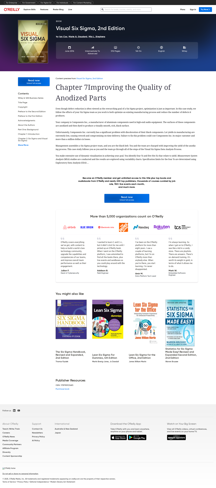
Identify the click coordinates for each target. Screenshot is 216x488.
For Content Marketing (82, 3)
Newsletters (37, 432)
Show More (23, 145)
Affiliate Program (10, 448)
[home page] (12, 9)
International (62, 423)
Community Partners (11, 444)
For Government (28, 3)
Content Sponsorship (12, 456)
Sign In (193, 9)
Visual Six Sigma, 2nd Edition (89, 78)
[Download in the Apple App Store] (118, 439)
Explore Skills (30, 9)
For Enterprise (11, 3)
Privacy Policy (38, 436)
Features (44, 9)
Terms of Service (9, 482)
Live (70, 9)
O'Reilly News (8, 436)
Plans (182, 9)
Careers (6, 432)
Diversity (6, 452)
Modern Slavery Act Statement (62, 482)
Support (36, 423)
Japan (58, 432)
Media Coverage (10, 440)
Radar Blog (58, 9)
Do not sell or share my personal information (20, 474)
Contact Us (37, 429)
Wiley (184, 51)
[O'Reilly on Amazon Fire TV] (176, 439)
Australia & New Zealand (66, 429)
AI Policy (36, 440)
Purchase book (62, 389)
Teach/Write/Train (11, 429)
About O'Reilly (10, 423)
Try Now (204, 9)
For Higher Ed (46, 3)
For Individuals (62, 3)
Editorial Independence (39, 482)
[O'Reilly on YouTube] (19, 410)
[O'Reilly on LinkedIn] (14, 410)
